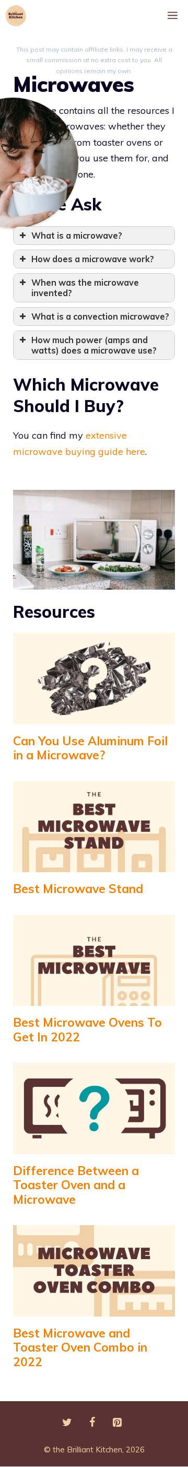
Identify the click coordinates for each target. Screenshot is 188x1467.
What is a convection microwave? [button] (100, 316)
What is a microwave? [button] (76, 235)
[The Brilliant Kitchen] (18, 15)
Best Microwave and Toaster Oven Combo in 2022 (80, 1347)
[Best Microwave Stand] (94, 864)
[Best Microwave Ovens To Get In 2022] (94, 998)
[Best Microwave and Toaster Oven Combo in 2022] (94, 1308)
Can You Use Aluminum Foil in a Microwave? (90, 748)
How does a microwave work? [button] (92, 259)
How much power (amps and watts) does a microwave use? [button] (94, 345)
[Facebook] (91, 1423)
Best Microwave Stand (78, 888)
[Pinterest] (117, 1423)
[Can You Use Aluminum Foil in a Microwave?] (94, 716)
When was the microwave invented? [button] (85, 287)
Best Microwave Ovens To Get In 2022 (87, 1029)
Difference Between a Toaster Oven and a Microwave (76, 1185)
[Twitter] (66, 1423)
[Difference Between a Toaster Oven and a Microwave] (94, 1146)
